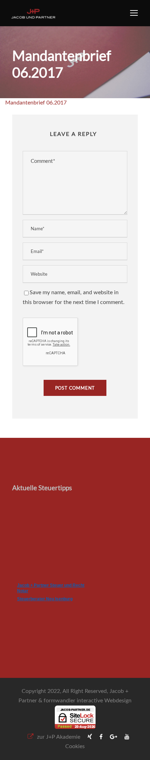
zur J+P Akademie (58, 737)
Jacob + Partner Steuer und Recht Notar (50, 588)
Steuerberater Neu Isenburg (45, 598)
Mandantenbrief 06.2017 (36, 103)
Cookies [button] (75, 746)
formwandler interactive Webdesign (88, 700)
